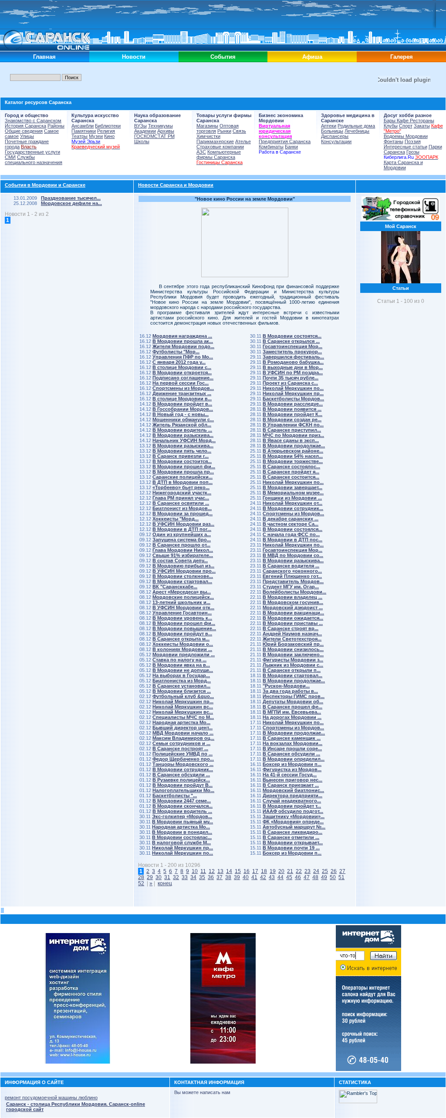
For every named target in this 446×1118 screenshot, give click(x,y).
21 (290, 871)
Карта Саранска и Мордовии (403, 165)
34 (193, 877)
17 (255, 871)
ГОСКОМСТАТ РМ (154, 136)
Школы (141, 141)
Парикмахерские (215, 141)
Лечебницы (357, 131)
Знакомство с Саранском (33, 120)
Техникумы (160, 125)
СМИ (10, 157)
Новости (133, 57)
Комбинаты (271, 146)
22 (299, 871)
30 (158, 877)
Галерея (401, 57)
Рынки (224, 131)
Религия (106, 131)
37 (219, 877)
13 (220, 871)
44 (280, 877)
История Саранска (25, 125)
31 (167, 877)
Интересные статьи (405, 146)
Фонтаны (393, 141)
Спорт (405, 125)
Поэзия (413, 141)
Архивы (165, 131)
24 (316, 871)
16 (246, 871)
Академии (145, 131)
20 (281, 871)
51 (341, 877)
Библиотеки (108, 125)
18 (264, 871)
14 (229, 871)
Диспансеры (334, 136)
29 (150, 877)
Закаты (422, 125)
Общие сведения (24, 131)
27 (342, 871)
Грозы (412, 151)
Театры (79, 136)
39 (237, 877)
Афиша (312, 57)
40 (246, 877)
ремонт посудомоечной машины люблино (51, 1097)
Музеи (96, 136)
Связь (239, 131)
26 (334, 871)
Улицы (27, 136)
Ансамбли (82, 125)
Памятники (83, 131)
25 (325, 871)
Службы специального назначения (33, 159)
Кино (109, 136)
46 (298, 877)
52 (141, 883)
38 (228, 877)
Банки (291, 146)
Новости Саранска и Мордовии (175, 185)
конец (165, 883)
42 (263, 877)
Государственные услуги (32, 151)
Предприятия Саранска (285, 141)
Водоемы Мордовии (406, 136)
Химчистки (208, 136)
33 (185, 877)
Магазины (207, 125)
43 (272, 877)
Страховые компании (220, 146)
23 (307, 871)
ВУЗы (140, 125)
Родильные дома (356, 125)
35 (202, 877)
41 (254, 877)
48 (315, 877)
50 (333, 877)
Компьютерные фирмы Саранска (218, 154)
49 (324, 877)
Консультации (336, 141)
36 (211, 877)
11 (203, 871)
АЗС (201, 151)
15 (238, 871)
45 (289, 877)
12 (212, 871)
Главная (44, 57)
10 (195, 871)
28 (141, 877)
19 (273, 871)
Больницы (332, 131)
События (223, 57)
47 (307, 877)
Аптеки (328, 125)
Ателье (243, 141)
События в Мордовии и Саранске (45, 185)
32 (176, 877)
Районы (55, 125)
